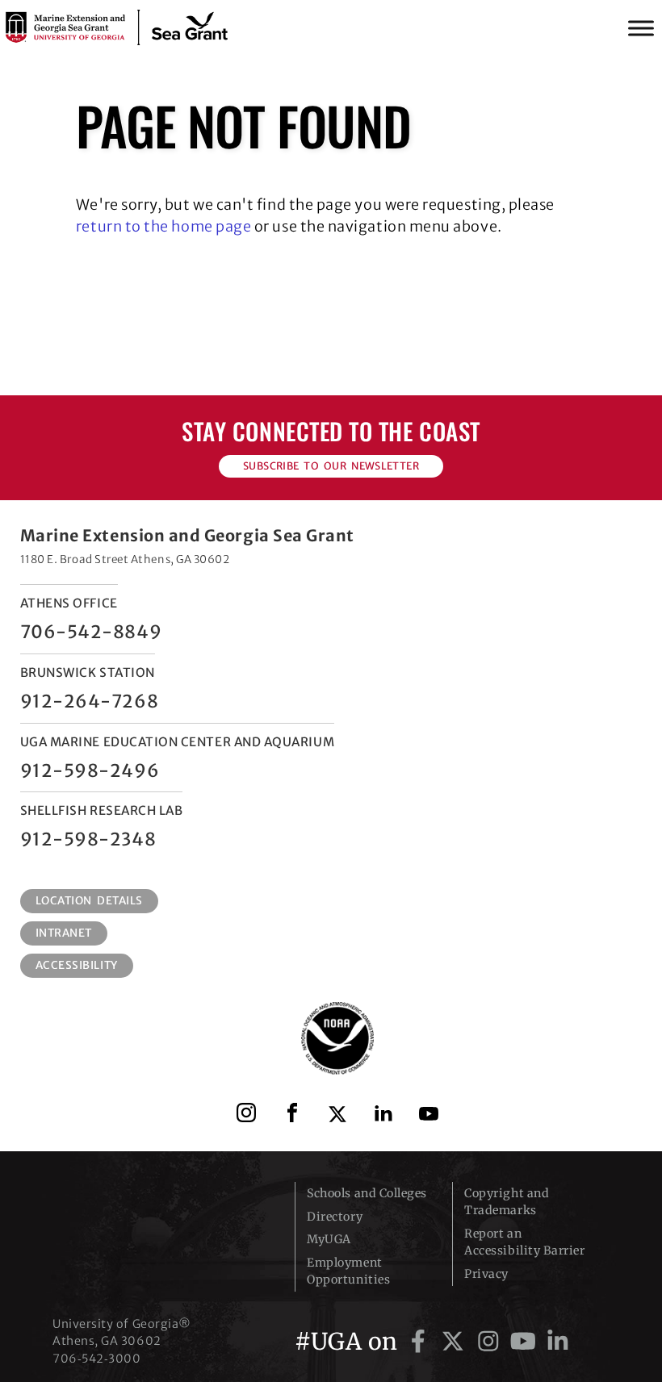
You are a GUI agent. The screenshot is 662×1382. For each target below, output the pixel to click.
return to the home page (163, 226)
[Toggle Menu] (641, 27)
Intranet (64, 933)
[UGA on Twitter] (455, 1341)
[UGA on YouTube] (526, 1341)
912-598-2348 (88, 839)
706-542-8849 (90, 631)
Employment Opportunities (348, 1271)
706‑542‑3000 (96, 1358)
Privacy (486, 1274)
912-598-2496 (89, 770)
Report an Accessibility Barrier (524, 1242)
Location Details (89, 901)
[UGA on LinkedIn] (557, 1341)
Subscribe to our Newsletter (331, 466)
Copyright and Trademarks (506, 1201)
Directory (334, 1216)
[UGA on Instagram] (491, 1341)
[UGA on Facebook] (421, 1341)
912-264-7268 (89, 701)
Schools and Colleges (367, 1193)
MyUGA (329, 1239)
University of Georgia (161, 1214)
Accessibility (77, 965)
